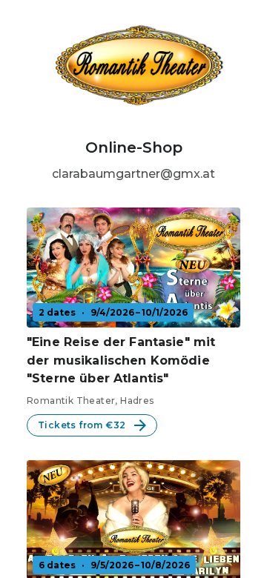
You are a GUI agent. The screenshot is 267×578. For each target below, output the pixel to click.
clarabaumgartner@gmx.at (133, 174)
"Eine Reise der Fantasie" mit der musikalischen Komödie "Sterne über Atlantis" (121, 360)
